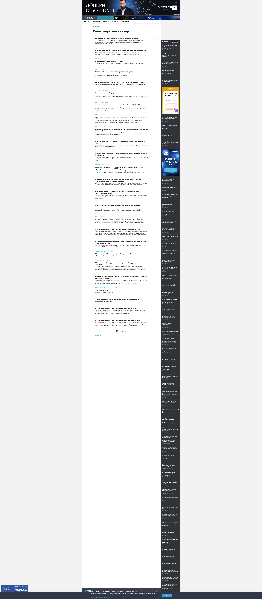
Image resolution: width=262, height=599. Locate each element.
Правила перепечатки (131, 591)
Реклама (113, 591)
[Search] (159, 21)
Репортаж (97, 90)
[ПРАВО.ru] (89, 18)
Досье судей (105, 21)
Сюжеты (97, 274)
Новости (97, 36)
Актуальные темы (99, 260)
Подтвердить (166, 595)
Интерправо (98, 164)
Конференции (96, 21)
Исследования (125, 21)
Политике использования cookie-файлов (99, 597)
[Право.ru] (89, 591)
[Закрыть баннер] (27, 586)
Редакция (98, 591)
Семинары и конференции (102, 251)
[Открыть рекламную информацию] (177, 112)
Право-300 (86, 21)
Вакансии (120, 591)
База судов (115, 21)
